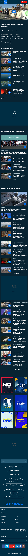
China (13, 485)
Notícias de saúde (17, 344)
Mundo (3, 207)
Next (2, 519)
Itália (20, 478)
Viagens (3, 522)
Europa (3, 513)
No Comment (4, 150)
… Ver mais (6, 42)
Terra (16, 516)
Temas (3, 509)
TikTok (14, 493)
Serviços (3, 536)
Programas (17, 526)
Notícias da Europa (18, 213)
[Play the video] (14, 12)
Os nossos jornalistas (6, 529)
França (21, 485)
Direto (24, 1)
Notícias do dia (10, 489)
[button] (8, 97)
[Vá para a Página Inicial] (5, 2)
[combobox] (14, 461)
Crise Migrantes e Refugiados (14, 496)
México (20, 489)
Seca (6, 485)
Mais (2, 540)
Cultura (17, 522)
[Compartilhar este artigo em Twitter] (6, 30)
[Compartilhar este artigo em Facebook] (2, 30)
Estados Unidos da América (14, 481)
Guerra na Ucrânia (14, 474)
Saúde (16, 519)
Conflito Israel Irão (14, 470)
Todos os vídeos (19, 369)
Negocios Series (17, 327)
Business (3, 516)
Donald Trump (10, 478)
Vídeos (3, 526)
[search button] (25, 461)
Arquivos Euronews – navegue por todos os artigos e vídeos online (20, 530)
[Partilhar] (9, 30)
